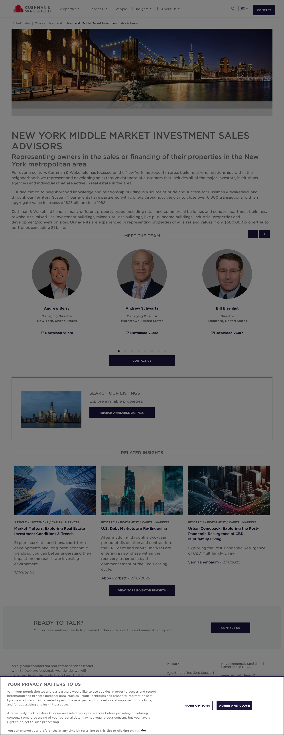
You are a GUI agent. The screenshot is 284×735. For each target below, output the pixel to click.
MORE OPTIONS (197, 705)
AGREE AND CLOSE (234, 705)
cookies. (141, 730)
